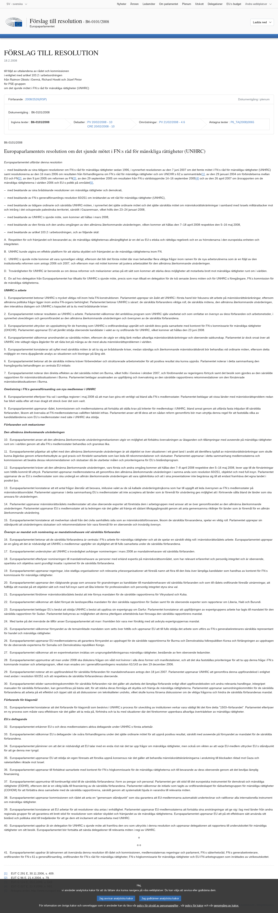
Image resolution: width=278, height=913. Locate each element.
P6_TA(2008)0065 (242, 122)
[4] (197, 178)
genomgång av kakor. (226, 905)
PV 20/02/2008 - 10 (99, 122)
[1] (203, 174)
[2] (19, 178)
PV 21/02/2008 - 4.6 (172, 122)
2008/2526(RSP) (36, 99)
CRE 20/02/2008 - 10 (101, 126)
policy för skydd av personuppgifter (157, 905)
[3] (74, 178)
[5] (91, 182)
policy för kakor (194, 905)
